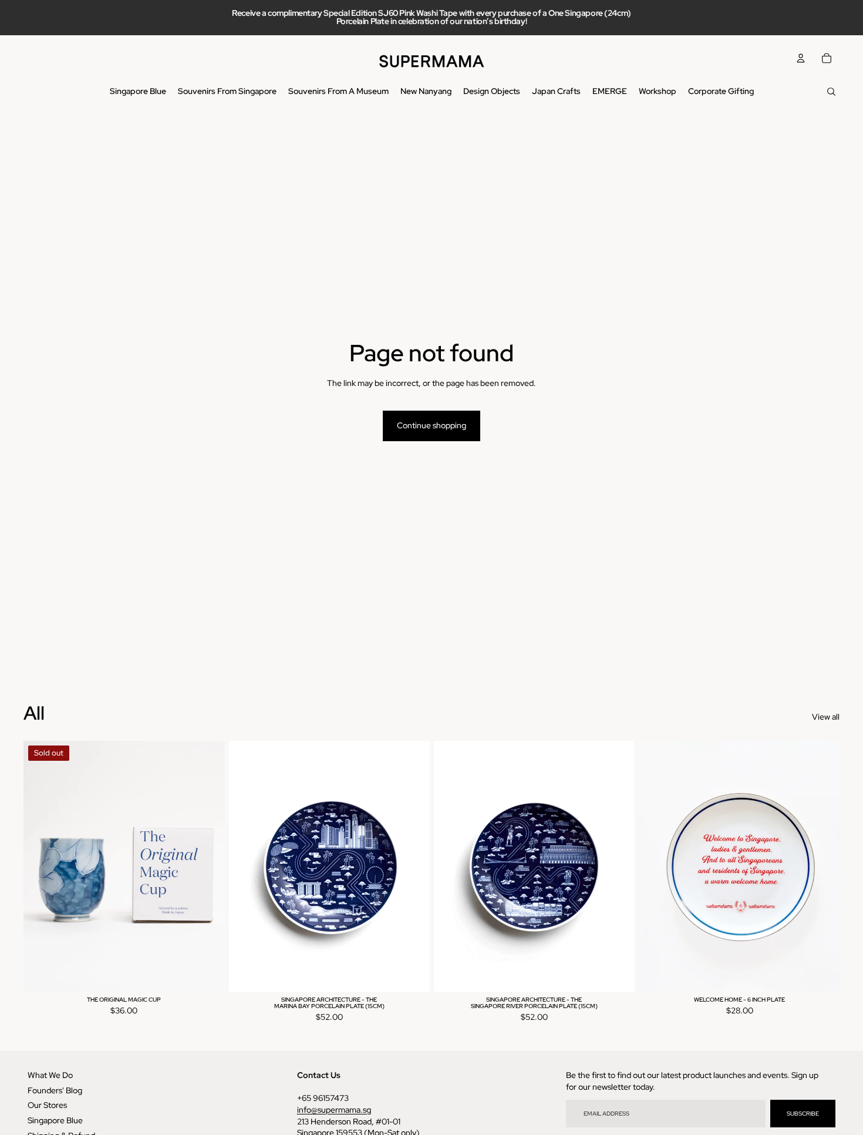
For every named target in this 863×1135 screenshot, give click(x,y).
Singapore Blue (55, 1120)
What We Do (50, 1075)
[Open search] (831, 92)
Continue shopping (431, 425)
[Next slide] (206, 866)
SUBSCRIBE (803, 1113)
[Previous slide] (41, 866)
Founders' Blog (55, 1090)
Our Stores (47, 1105)
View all (826, 716)
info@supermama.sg (334, 1109)
